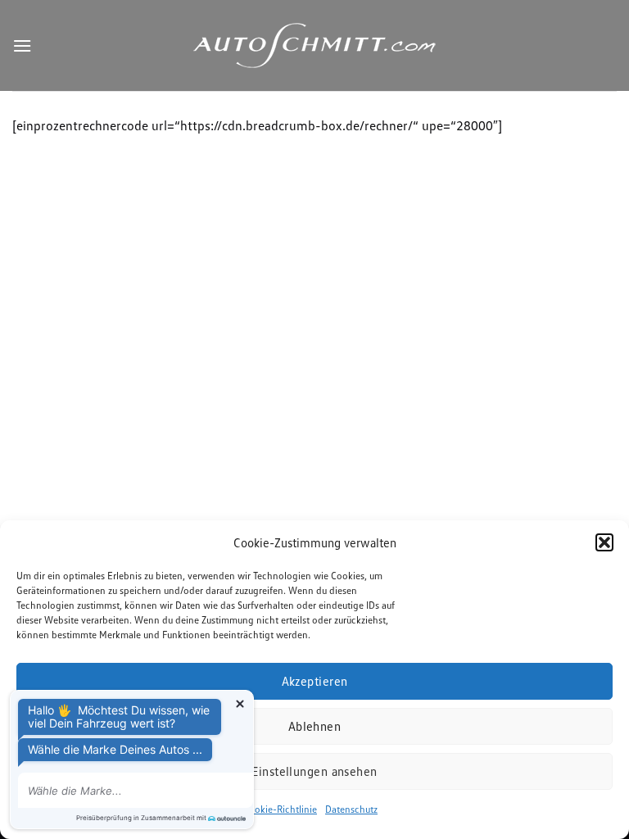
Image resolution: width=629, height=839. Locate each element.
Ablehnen (315, 726)
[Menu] (22, 45)
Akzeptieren (315, 680)
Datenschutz (351, 809)
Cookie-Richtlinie (280, 809)
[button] (604, 542)
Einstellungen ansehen (314, 771)
